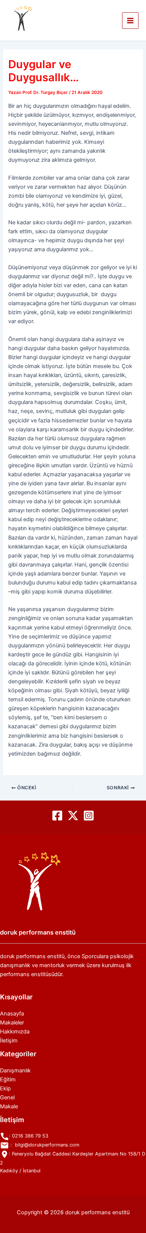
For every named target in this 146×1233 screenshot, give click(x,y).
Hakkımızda (15, 1031)
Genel (7, 1097)
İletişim (9, 1040)
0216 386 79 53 (30, 1136)
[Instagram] (88, 815)
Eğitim (8, 1079)
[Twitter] (73, 815)
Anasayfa (12, 1013)
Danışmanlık (15, 1070)
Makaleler (12, 1022)
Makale (9, 1106)
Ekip (5, 1088)
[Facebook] (57, 815)
